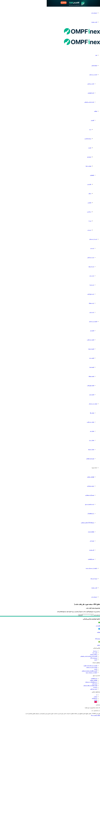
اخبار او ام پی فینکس (89, 102)
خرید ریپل (91, 276)
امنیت (89, 148)
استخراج (89, 157)
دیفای (90, 193)
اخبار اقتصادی (91, 93)
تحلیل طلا (92, 413)
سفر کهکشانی (91, 559)
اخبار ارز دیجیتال (93, 75)
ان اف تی (89, 212)
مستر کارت (94, 684)
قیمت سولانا (91, 376)
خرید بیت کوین (90, 257)
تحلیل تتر (92, 431)
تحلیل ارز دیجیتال (93, 404)
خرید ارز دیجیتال (93, 239)
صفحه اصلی (94, 65)
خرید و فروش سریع (89, 504)
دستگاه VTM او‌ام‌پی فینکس (87, 523)
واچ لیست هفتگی (90, 459)
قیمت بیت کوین (90, 340)
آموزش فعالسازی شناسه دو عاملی (89, 671)
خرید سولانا (91, 303)
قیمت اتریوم (91, 349)
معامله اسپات (91, 532)
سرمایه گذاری (88, 139)
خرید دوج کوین (90, 294)
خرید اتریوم (91, 267)
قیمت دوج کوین (90, 385)
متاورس (89, 203)
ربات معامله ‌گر (91, 513)
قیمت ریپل (91, 358)
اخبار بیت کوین (90, 84)
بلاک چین (89, 184)
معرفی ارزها (88, 166)
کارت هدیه (91, 550)
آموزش (92, 120)
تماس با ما (95, 653)
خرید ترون (91, 312)
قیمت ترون (91, 395)
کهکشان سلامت (90, 477)
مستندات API (93, 658)
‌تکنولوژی (92, 175)
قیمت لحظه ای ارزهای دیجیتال (90, 685)
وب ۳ (90, 221)
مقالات (95, 111)
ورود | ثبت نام (94, 579)
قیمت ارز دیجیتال (93, 321)
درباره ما (95, 651)
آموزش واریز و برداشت (91, 667)
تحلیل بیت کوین (90, 422)
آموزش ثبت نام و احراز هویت (90, 666)
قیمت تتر (92, 331)
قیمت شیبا (91, 367)
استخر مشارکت (90, 486)
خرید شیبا (92, 285)
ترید (90, 129)
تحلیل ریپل (91, 440)
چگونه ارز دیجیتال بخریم (91, 568)
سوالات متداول (93, 654)
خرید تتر (92, 248)
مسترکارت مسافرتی (89, 495)
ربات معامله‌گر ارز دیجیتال (91, 682)
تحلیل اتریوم (91, 449)
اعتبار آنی (92, 541)
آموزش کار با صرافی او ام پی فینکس (88, 656)
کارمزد (95, 669)
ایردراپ (89, 230)
